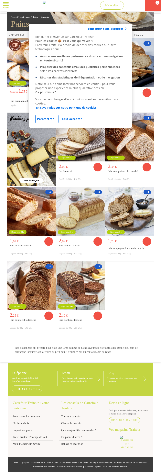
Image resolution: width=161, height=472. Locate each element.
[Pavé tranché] (80, 137)
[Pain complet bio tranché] (31, 285)
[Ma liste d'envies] (138, 5)
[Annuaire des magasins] (129, 443)
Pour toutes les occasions (26, 416)
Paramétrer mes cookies (44, 467)
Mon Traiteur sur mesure (26, 443)
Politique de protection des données (130, 463)
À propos (24, 463)
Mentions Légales (93, 467)
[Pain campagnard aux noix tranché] (129, 211)
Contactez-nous (38, 463)
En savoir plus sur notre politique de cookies (66, 107)
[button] (14, 5)
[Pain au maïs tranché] (31, 211)
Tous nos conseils (71, 416)
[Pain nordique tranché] (80, 285)
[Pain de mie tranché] (80, 211)
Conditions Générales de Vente (74, 463)
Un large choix (21, 423)
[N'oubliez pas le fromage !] (31, 149)
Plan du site (52, 463)
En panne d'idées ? (71, 437)
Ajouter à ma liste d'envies (149, 109)
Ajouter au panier (147, 92)
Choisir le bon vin (71, 423)
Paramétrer (45, 119)
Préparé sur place (22, 430)
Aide (16, 463)
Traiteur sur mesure (124, 420)
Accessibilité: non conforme (69, 467)
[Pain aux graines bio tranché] (129, 137)
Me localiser (112, 5)
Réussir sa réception (72, 443)
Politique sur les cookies (101, 463)
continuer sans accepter (105, 29)
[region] (80, 76)
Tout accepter (72, 119)
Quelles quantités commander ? (78, 430)
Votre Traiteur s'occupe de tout (30, 437)
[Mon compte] (131, 5)
